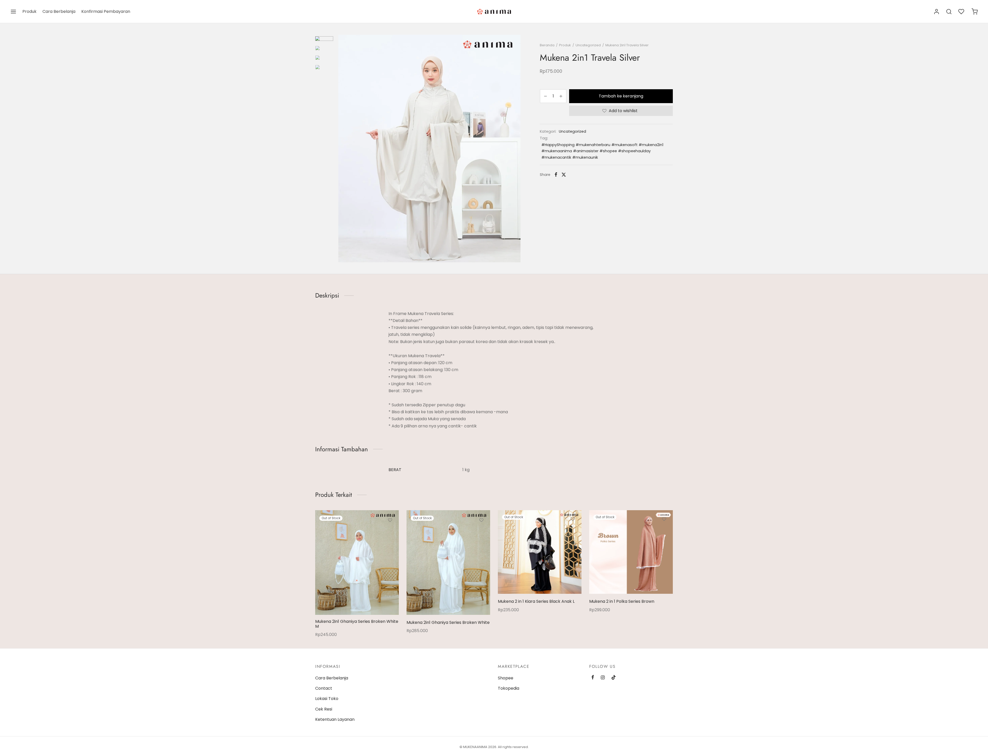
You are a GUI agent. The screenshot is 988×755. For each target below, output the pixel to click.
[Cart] (975, 11)
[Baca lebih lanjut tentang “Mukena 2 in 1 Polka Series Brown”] (664, 531)
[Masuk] (936, 11)
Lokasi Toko (326, 699)
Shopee (505, 678)
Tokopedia (508, 688)
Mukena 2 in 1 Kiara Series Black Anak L (536, 601)
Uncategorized (588, 45)
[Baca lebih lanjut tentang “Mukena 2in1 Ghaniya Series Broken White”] (481, 532)
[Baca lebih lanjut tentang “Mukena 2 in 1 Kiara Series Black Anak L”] (572, 531)
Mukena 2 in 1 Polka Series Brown (621, 601)
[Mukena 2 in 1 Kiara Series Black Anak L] (539, 552)
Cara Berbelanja (58, 11)
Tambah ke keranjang (621, 96)
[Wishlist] (961, 11)
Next (515, 148)
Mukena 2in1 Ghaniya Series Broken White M (356, 623)
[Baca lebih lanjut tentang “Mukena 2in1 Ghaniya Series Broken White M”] (390, 532)
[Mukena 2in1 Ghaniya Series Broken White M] (357, 562)
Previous (343, 148)
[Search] (949, 11)
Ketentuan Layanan (335, 719)
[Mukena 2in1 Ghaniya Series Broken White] (448, 562)
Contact (323, 688)
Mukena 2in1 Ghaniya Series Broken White (448, 622)
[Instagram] (603, 677)
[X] (563, 174)
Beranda (547, 45)
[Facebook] (555, 174)
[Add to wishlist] (390, 520)
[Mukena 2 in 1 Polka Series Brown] (631, 552)
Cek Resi (323, 709)
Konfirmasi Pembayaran (105, 11)
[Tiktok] (613, 677)
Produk (29, 11)
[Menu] (13, 11)
